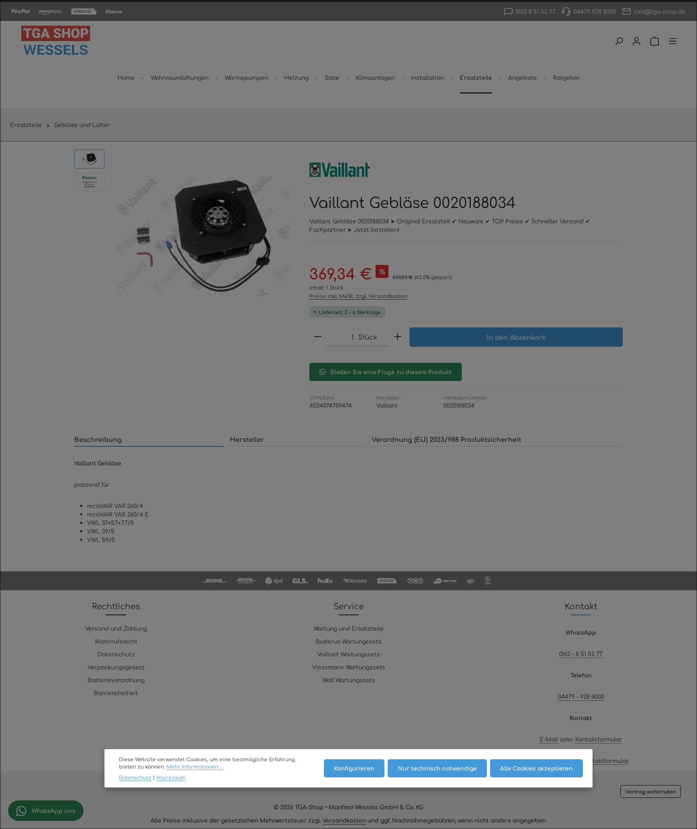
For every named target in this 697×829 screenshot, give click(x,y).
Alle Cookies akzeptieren (536, 768)
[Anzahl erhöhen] (397, 336)
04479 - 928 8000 (581, 696)
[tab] (148, 439)
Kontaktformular (598, 739)
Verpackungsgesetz (116, 667)
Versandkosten (344, 820)
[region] (183, 236)
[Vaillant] (339, 170)
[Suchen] (619, 41)
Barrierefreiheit (116, 692)
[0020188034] (203, 236)
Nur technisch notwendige (437, 768)
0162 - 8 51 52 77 (581, 653)
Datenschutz (116, 654)
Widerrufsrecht (116, 641)
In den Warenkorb (516, 337)
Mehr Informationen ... (195, 766)
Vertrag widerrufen (651, 791)
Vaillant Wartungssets (348, 654)
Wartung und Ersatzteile (348, 628)
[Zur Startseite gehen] (55, 41)
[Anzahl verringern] (317, 336)
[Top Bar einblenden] (673, 41)
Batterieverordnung (116, 679)
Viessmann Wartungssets (348, 667)
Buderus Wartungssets (349, 641)
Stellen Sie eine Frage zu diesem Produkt (391, 371)
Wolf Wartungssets (348, 679)
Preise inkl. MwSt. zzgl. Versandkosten (358, 296)
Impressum (171, 777)
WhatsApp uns (52, 810)
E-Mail (549, 739)
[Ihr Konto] (636, 41)
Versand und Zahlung (116, 628)
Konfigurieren (354, 768)
